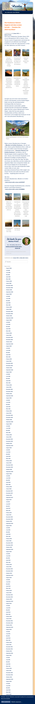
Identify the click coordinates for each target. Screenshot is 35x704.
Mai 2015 (8, 558)
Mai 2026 (8, 274)
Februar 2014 (9, 590)
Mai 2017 (8, 506)
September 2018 (9, 471)
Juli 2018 (8, 475)
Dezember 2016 (9, 516)
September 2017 (9, 497)
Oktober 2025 (9, 289)
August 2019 (9, 447)
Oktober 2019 (9, 443)
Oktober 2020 (9, 419)
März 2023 (8, 356)
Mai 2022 (8, 378)
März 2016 (8, 536)
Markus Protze (8, 34)
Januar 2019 (8, 462)
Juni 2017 (8, 504)
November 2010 (9, 674)
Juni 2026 (8, 272)
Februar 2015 (9, 564)
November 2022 (9, 365)
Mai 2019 (8, 454)
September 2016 (9, 523)
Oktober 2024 (9, 315)
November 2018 (9, 467)
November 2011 (9, 648)
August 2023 (9, 346)
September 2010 (9, 679)
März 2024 (8, 330)
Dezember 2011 (9, 646)
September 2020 (9, 421)
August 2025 (9, 294)
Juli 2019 (8, 449)
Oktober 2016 (9, 521)
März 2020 (8, 432)
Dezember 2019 (9, 439)
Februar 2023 (9, 359)
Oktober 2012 (9, 625)
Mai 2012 (8, 635)
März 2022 (8, 382)
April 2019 (8, 456)
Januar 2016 (8, 540)
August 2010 (9, 681)
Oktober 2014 (9, 573)
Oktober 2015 (9, 547)
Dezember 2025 (9, 285)
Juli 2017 (8, 501)
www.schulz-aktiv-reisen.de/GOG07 (15, 182)
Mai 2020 (8, 430)
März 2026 (8, 279)
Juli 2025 (8, 296)
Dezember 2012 (9, 620)
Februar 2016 (9, 538)
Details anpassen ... (16, 701)
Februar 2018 (9, 486)
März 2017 (8, 510)
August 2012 (9, 629)
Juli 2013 (8, 605)
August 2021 (9, 397)
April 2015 (8, 560)
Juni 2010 (8, 685)
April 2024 (8, 328)
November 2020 (9, 417)
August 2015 (9, 551)
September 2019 (9, 445)
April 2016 (8, 534)
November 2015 (9, 545)
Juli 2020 (8, 426)
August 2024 (9, 320)
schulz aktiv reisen (23, 257)
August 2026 (9, 268)
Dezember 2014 (9, 568)
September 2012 (9, 627)
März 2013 (8, 614)
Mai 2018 (8, 480)
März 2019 (8, 458)
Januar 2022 (16, 257)
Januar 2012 (8, 644)
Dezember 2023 (9, 337)
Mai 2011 (8, 661)
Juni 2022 (8, 376)
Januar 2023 (8, 361)
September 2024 (9, 317)
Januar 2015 (8, 566)
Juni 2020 (8, 428)
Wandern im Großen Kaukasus (14, 145)
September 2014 (9, 575)
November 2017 (9, 493)
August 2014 (9, 577)
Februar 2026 (9, 281)
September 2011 (9, 653)
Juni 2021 (8, 402)
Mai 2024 (8, 326)
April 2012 (8, 638)
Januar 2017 (8, 514)
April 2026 (8, 276)
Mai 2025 (8, 300)
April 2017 (8, 508)
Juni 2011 (8, 659)
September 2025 (9, 291)
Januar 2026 (8, 283)
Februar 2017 (9, 512)
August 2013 (9, 603)
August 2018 (9, 473)
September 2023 (9, 343)
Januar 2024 (8, 335)
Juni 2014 (8, 581)
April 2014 (8, 586)
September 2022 (9, 369)
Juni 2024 (8, 324)
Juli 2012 (8, 631)
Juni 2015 (8, 555)
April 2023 (8, 354)
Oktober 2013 (9, 599)
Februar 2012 (9, 642)
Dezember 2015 (9, 542)
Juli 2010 (8, 683)
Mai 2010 (8, 687)
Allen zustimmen (6, 701)
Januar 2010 (8, 694)
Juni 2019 (8, 452)
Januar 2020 (8, 436)
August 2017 (9, 499)
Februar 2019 (9, 460)
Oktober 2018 (9, 469)
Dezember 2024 (9, 311)
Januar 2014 (8, 592)
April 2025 (8, 302)
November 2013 (9, 596)
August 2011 (8, 655)
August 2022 (9, 372)
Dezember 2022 (9, 363)
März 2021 (8, 408)
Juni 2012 (8, 633)
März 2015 (8, 562)
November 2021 (9, 391)
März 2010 (8, 692)
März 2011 (8, 666)
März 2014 (8, 588)
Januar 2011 (8, 670)
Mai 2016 (8, 532)
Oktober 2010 (9, 677)
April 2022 (8, 380)
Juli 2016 (8, 527)
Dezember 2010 (9, 672)
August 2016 (9, 525)
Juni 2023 (8, 350)
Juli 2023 (8, 348)
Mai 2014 (8, 584)
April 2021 (8, 406)
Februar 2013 (9, 616)
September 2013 (9, 601)
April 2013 (8, 612)
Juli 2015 (8, 553)
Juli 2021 (8, 400)
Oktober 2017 (9, 495)
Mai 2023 (8, 352)
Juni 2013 (8, 607)
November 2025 (9, 287)
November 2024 (9, 313)
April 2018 (8, 482)
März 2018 (8, 484)
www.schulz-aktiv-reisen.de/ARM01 (15, 189)
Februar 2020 (9, 434)
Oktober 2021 (9, 393)
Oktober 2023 (9, 341)
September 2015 (9, 549)
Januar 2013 (8, 618)
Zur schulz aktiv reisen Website (12, 12)
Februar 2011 (9, 668)
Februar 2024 (9, 333)
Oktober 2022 (9, 367)
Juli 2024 (8, 322)
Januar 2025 (8, 309)
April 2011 (8, 664)
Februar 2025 (9, 307)
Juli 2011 (8, 657)
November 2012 (9, 622)
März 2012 (8, 640)
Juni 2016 (8, 529)
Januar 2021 (8, 413)
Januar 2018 (8, 488)
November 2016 (9, 519)
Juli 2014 (8, 579)
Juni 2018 (8, 478)
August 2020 (9, 423)
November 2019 (9, 441)
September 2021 (9, 395)
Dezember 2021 (9, 389)
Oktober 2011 (9, 651)
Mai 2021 (8, 404)
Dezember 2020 (9, 415)
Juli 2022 (8, 374)
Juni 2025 (8, 298)
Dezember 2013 (9, 594)
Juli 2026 (8, 270)
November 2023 (9, 339)
